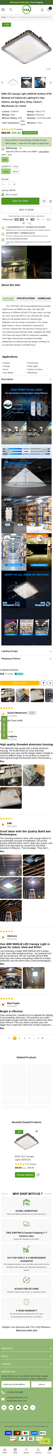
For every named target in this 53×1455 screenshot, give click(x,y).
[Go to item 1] (8, 695)
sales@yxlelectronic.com (17, 1397)
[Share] (50, 201)
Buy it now (26, 210)
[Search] (10, 9)
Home (3, 17)
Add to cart (20, 201)
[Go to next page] (43, 1038)
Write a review (20, 683)
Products (12, 17)
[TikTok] (18, 1407)
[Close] (4, 719)
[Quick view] (37, 1131)
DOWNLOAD (44, 298)
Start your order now (26, 1330)
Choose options (24, 1175)
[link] (44, 201)
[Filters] (43, 683)
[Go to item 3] (37, 695)
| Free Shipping (26, 2)
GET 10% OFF (4, 730)
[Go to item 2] (22, 695)
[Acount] (42, 9)
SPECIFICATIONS (26, 298)
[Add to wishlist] (38, 1174)
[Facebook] (4, 1407)
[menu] (3, 9)
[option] (26, 47)
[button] (2, 82)
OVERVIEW (8, 298)
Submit (41, 1384)
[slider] (26, 262)
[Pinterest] (11, 1407)
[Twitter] (32, 1407)
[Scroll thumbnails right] (50, 695)
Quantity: (5, 179)
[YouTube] (25, 1407)
